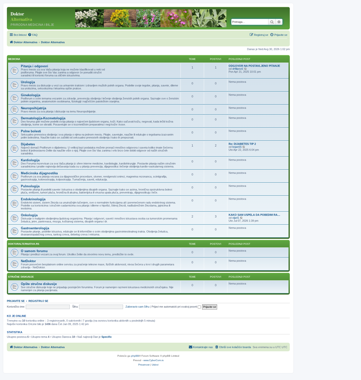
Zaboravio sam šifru (137, 306)
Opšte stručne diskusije (39, 284)
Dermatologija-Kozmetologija (43, 118)
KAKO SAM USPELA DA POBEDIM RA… (254, 214)
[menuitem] (33, 35)
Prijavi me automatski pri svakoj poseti (175, 306)
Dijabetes (28, 144)
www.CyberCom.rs (153, 360)
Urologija (28, 82)
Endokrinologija (33, 199)
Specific (106, 336)
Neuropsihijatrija (33, 108)
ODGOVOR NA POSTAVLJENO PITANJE (254, 65)
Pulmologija (30, 186)
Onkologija (29, 215)
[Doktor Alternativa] (39, 18)
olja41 (235, 217)
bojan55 (237, 146)
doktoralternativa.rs (23, 244)
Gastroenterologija (35, 228)
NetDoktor (28, 261)
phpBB (135, 355)
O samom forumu (34, 251)
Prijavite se (16, 300)
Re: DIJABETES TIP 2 (242, 143)
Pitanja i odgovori (34, 66)
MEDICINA (14, 59)
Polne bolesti (31, 131)
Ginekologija (30, 95)
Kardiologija (30, 160)
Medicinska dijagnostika (39, 173)
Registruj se (38, 300)
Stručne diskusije (21, 276)
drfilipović (237, 68)
